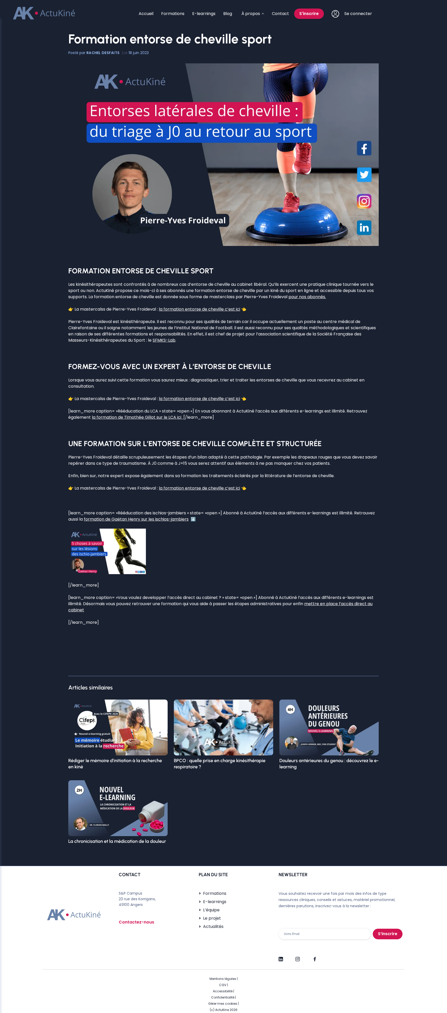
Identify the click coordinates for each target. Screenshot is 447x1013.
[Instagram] (297, 957)
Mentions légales (223, 979)
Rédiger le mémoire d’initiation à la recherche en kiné (115, 764)
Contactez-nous (136, 922)
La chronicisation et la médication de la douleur (117, 841)
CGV (222, 985)
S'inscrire (309, 14)
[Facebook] (314, 957)
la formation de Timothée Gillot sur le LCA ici (137, 417)
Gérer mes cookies (222, 1003)
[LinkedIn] (281, 957)
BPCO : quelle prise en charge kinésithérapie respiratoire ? (219, 764)
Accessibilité (223, 991)
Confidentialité (222, 997)
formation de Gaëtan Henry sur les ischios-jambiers (136, 519)
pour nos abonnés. (307, 297)
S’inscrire (387, 934)
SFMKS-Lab (164, 340)
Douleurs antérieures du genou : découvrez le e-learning (329, 764)
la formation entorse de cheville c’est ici (199, 309)
